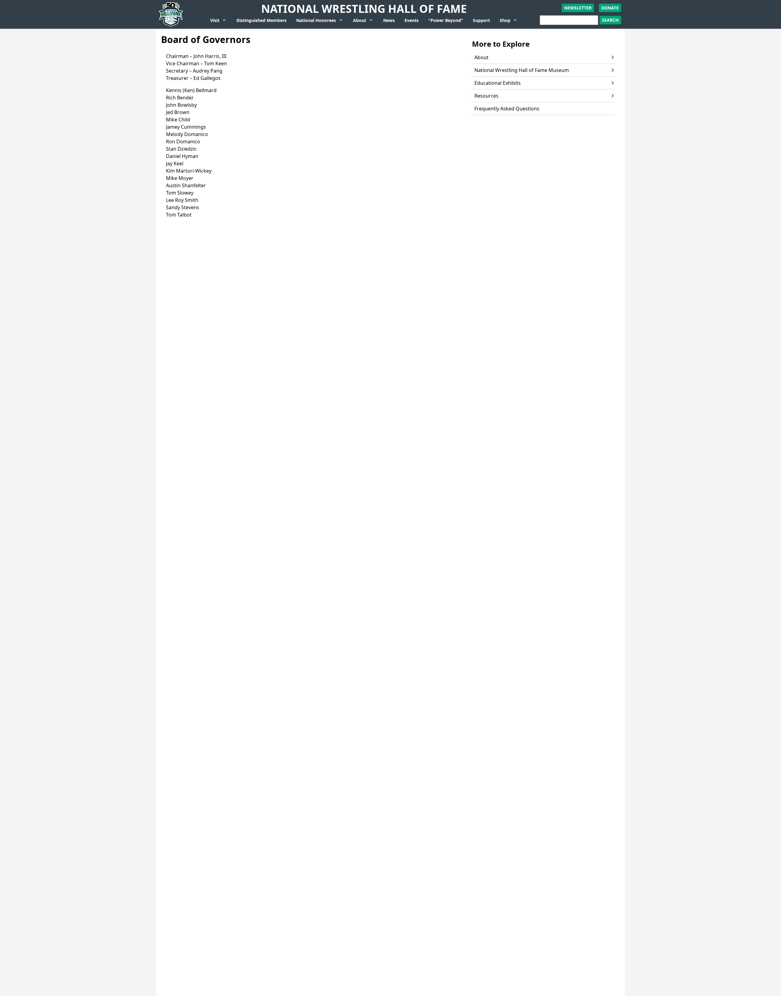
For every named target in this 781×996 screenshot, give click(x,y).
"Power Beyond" (445, 20)
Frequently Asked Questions (506, 108)
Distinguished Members (261, 20)
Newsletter (578, 8)
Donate (610, 8)
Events (412, 20)
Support (481, 20)
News (389, 20)
